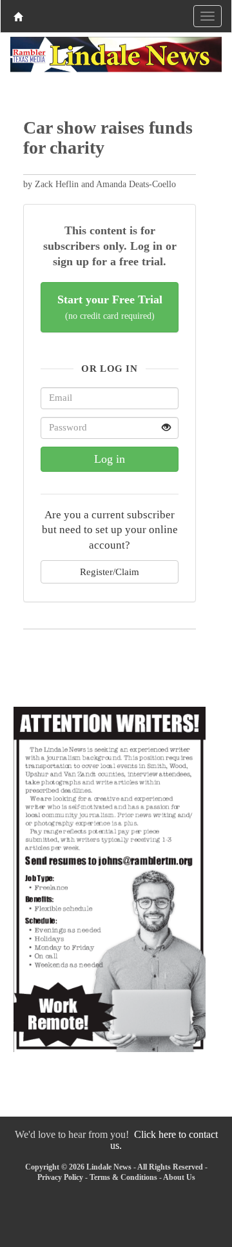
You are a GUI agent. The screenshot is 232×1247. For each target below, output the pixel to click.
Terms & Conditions (123, 1177)
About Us (179, 1177)
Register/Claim (109, 571)
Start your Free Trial (109, 307)
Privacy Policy (60, 1177)
